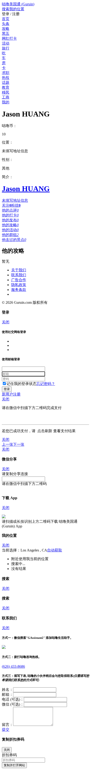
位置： (7, 142)
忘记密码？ (45, 384)
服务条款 (18, 290)
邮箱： (7, 694)
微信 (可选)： (13, 704)
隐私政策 (18, 285)
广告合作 (18, 280)
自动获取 (54, 550)
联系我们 (18, 275)
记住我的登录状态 (21, 384)
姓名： (7, 690)
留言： (7, 725)
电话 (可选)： (13, 699)
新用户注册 (11, 394)
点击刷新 (44, 431)
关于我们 (18, 270)
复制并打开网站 (14, 765)
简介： (7, 177)
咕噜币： (9, 126)
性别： (7, 160)
